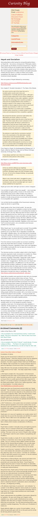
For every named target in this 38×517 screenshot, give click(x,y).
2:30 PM (6, 348)
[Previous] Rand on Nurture (8, 53)
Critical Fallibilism (17, 15)
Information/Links (17, 42)
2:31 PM (6, 514)
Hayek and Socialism (10, 59)
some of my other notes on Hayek (11, 352)
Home (18, 53)
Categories (15, 36)
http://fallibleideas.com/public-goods (12, 386)
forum (13, 324)
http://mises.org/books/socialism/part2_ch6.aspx (15, 273)
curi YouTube (15, 21)
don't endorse (14, 31)
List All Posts (15, 39)
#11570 (18, 514)
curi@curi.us (20, 12)
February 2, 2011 (11, 320)
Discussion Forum (17, 17)
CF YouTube (15, 23)
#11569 (18, 348)
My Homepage (16, 19)
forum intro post (27, 324)
